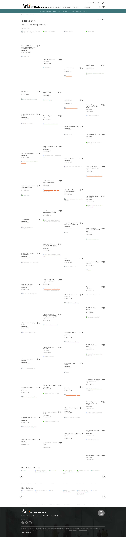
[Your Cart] (103, 7)
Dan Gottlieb (66, 484)
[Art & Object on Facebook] (22, 522)
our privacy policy (57, 528)
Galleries (57, 7)
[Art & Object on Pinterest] (26, 522)
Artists (64, 7)
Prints (72, 11)
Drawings (48, 11)
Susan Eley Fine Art (54, 504)
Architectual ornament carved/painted (27, 253)
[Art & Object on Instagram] (30, 522)
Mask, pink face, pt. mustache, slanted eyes (92, 167)
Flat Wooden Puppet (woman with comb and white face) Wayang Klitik (50, 316)
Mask (66, 258)
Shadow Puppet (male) (49, 385)
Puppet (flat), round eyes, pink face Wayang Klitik (93, 380)
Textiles (84, 11)
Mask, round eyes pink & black (50, 147)
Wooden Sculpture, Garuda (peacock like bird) (92, 106)
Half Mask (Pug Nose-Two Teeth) (92, 196)
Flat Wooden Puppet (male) (91, 308)
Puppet (88, 287)
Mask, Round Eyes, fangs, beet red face (69, 190)
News (73, 7)
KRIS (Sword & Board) (27, 153)
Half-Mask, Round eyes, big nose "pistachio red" (50, 211)
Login (103, 3)
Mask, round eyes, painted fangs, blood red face (93, 230)
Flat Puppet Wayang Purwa (27, 388)
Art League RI (94, 504)
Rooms (69, 7)
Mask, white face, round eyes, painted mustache (71, 223)
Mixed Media (56, 11)
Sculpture (78, 11)
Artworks (51, 7)
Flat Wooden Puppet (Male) (91, 345)
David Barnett (80, 484)
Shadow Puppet (47, 116)
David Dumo (52, 484)
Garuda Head (47, 92)
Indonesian (24, 50)
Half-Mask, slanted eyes (93, 262)
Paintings (42, 11)
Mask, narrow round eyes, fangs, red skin (48, 181)
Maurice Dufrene (39, 484)
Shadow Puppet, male (70, 295)
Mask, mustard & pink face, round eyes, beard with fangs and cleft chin (49, 245)
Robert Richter (94, 484)
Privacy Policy (72, 530)
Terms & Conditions (26, 532)
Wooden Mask (25, 219)
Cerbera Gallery (81, 504)
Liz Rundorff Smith (26, 484)
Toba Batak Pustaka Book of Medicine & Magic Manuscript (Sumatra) (28, 47)
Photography (65, 11)
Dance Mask (67, 100)
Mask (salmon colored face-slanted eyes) (27, 285)
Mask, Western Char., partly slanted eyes (49, 280)
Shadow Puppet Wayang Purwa (28, 114)
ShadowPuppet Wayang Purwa (28, 323)
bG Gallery (24, 504)
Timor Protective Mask (49, 59)
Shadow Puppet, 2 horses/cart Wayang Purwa (91, 403)
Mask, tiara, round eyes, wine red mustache (28, 186)
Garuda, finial (25, 91)
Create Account (93, 3)
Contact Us (46, 516)
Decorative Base (69, 68)
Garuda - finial (90, 65)
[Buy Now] (39, 46)
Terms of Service (83, 530)
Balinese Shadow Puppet (93, 455)
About (77, 7)
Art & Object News (36, 516)
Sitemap (59, 516)
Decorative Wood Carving (71, 126)
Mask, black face (69, 158)
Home (23, 516)
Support (53, 516)
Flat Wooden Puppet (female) (48, 348)
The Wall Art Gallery (40, 504)
